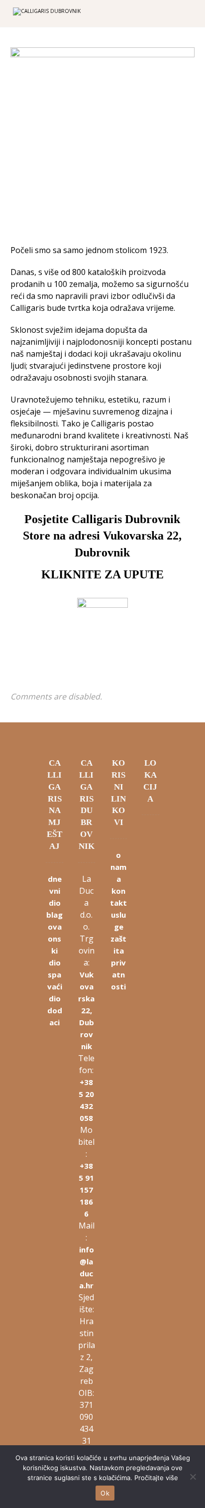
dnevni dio (55, 891)
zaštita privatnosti (118, 962)
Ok (105, 1493)
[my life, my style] (60, 13)
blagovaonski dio (54, 938)
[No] (193, 1477)
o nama (118, 867)
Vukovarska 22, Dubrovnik (86, 1010)
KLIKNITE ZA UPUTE (102, 574)
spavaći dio (54, 986)
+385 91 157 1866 (86, 1190)
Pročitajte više (156, 1478)
